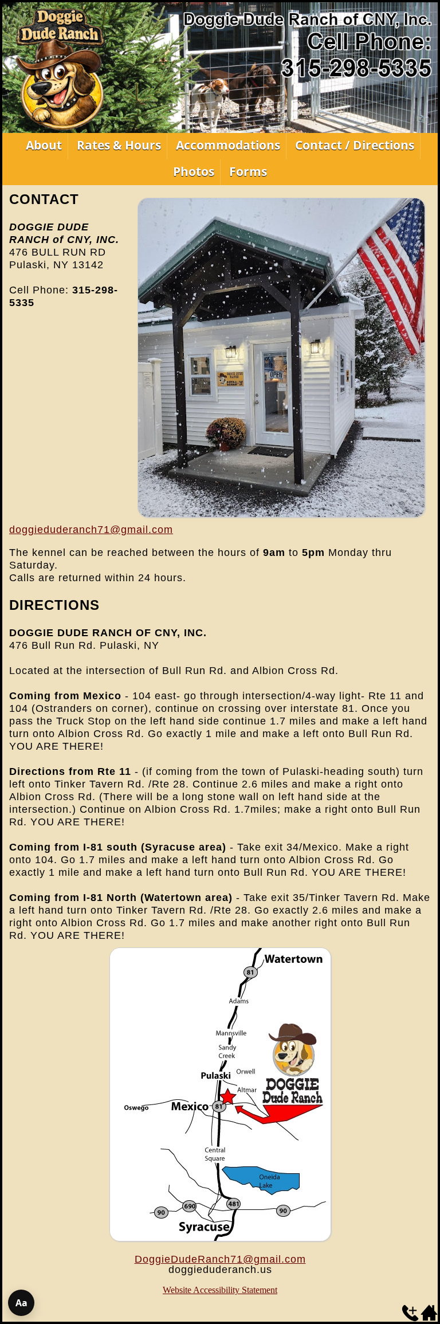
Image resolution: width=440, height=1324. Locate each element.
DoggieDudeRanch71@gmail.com (220, 1259)
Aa (21, 1302)
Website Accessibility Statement (220, 1290)
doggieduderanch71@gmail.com (91, 529)
